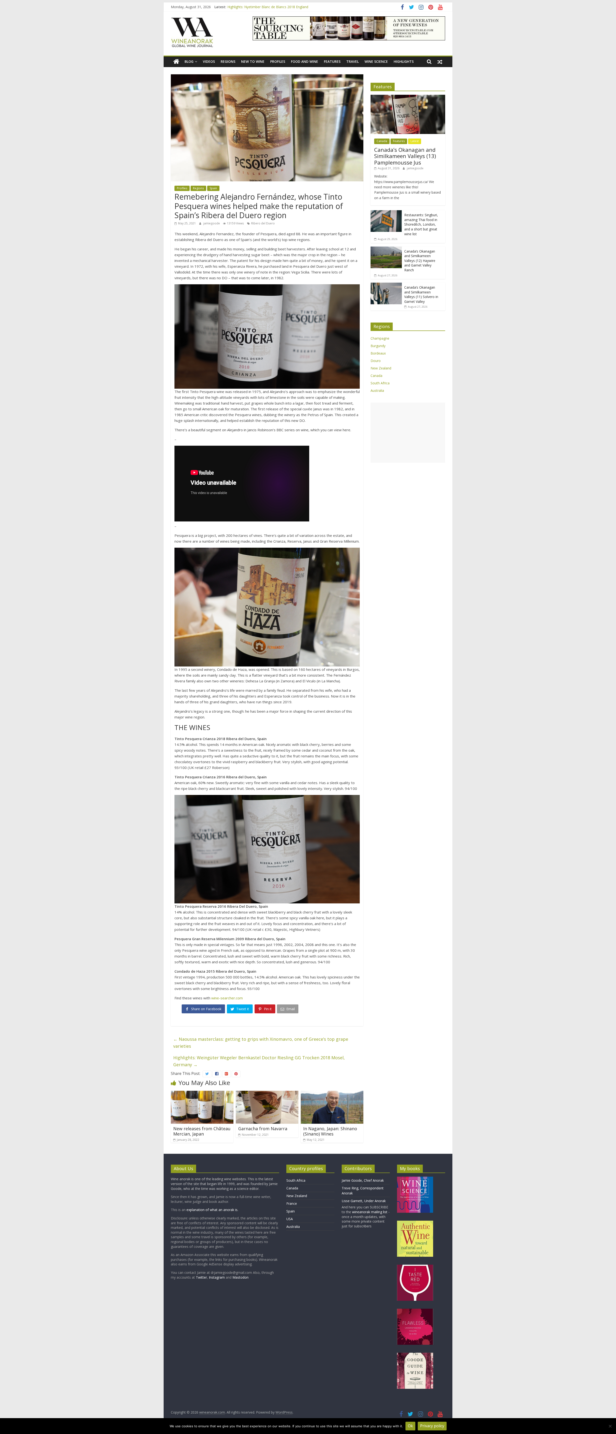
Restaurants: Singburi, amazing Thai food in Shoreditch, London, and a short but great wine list (301, 7)
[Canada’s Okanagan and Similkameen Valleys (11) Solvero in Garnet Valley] (386, 285)
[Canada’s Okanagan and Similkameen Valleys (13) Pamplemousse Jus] (408, 97)
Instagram (217, 1277)
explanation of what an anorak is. (212, 1209)
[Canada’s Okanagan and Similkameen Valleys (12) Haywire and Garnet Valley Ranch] (386, 249)
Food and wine (304, 61)
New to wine (252, 61)
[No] (610, 1426)
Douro (376, 360)
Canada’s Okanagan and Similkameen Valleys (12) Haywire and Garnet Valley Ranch (419, 260)
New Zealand (381, 368)
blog (189, 61)
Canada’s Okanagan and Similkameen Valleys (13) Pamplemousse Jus (405, 156)
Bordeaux (378, 353)
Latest (415, 141)
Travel (352, 61)
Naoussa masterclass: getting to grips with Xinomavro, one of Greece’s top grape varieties (260, 1042)
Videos (209, 61)
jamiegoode (212, 223)
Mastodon (240, 1277)
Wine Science (376, 61)
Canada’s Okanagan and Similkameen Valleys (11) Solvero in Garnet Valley (421, 294)
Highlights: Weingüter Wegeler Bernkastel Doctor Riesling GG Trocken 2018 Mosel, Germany (259, 1061)
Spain (213, 188)
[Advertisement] (408, 433)
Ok (410, 1425)
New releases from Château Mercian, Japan (202, 1131)
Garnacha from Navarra (262, 1128)
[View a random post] (440, 62)
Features (332, 61)
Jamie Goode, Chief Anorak (363, 1180)
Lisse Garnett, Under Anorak (364, 1201)
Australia (377, 390)
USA (289, 1219)
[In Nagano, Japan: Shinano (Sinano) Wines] (332, 1093)
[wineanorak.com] (176, 62)
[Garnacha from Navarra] (267, 1093)
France (291, 1203)
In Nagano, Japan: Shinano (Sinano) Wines (330, 1131)
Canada (382, 141)
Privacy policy (432, 1425)
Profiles (277, 61)
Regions (228, 61)
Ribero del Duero (263, 223)
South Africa (380, 383)
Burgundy (378, 345)
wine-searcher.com (227, 998)
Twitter (201, 1277)
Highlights (404, 61)
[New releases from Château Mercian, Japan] (202, 1093)
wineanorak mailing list (369, 1212)
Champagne (380, 338)
